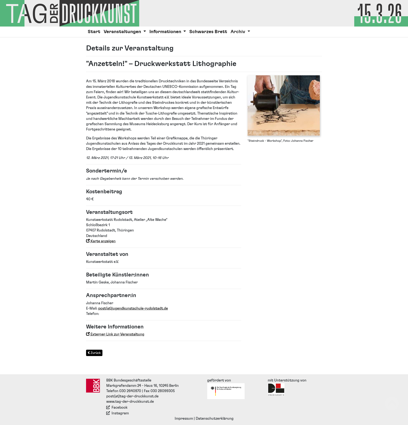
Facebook (120, 407)
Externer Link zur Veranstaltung (117, 334)
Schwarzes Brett (208, 31)
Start (94, 31)
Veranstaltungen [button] (123, 31)
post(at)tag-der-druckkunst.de (132, 396)
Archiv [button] (238, 31)
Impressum (184, 418)
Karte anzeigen (103, 241)
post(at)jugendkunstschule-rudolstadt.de (133, 308)
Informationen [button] (165, 31)
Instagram (120, 413)
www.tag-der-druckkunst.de (130, 401)
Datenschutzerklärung (215, 418)
